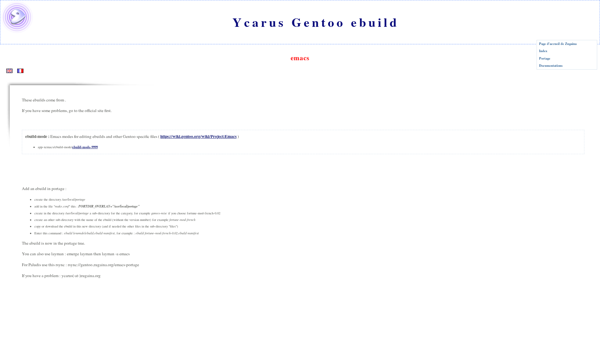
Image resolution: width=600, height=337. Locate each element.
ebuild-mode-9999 (85, 146)
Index (543, 50)
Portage (544, 58)
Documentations (550, 65)
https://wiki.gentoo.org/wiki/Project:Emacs (198, 136)
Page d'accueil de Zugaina (558, 43)
